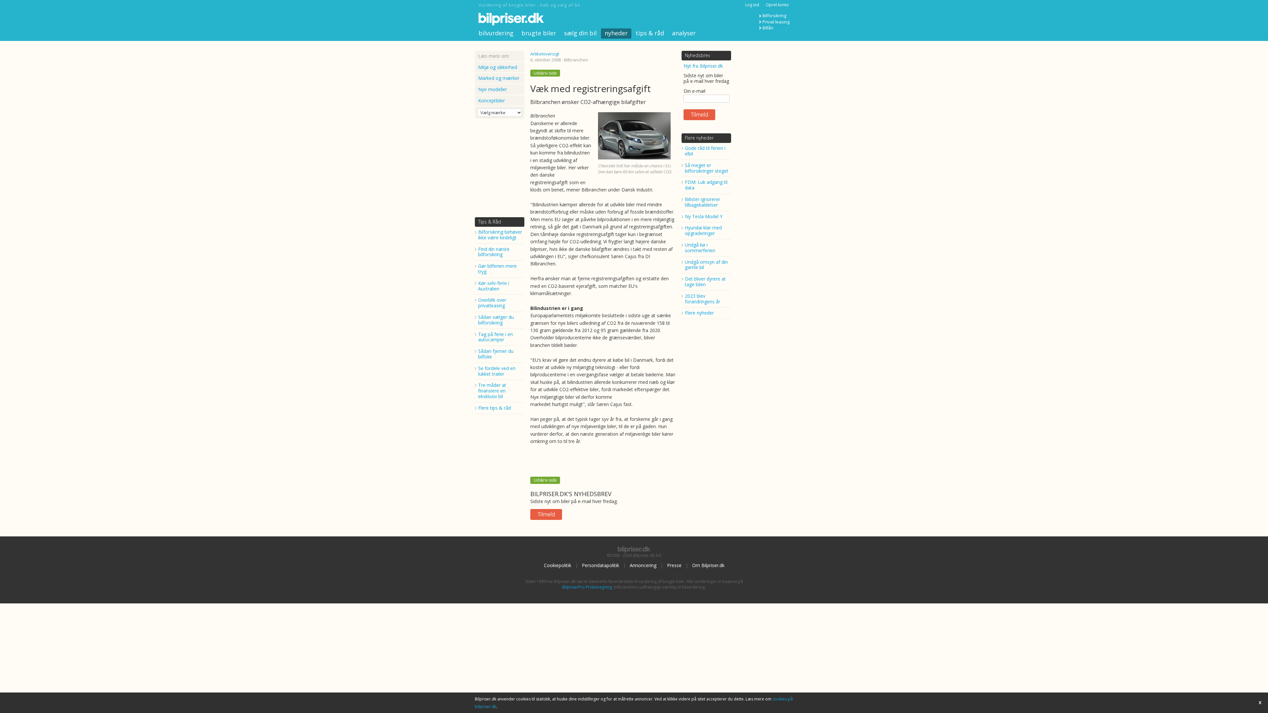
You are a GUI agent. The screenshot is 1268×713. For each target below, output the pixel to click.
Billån (767, 28)
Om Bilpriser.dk (708, 565)
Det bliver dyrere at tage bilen (705, 282)
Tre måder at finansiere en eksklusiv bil (492, 390)
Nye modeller (492, 89)
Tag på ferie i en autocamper (495, 337)
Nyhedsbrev (697, 55)
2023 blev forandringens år (702, 299)
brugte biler (538, 33)
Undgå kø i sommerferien (700, 248)
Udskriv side (545, 73)
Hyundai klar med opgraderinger (703, 230)
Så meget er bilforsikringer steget (706, 168)
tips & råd (650, 33)
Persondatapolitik (600, 565)
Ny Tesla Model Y (703, 216)
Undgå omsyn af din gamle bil (706, 265)
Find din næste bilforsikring (494, 252)
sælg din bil (580, 33)
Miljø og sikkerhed (497, 67)
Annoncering (643, 565)
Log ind (752, 5)
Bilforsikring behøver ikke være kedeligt (500, 235)
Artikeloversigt (544, 54)
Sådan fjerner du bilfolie (495, 354)
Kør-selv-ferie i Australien (493, 286)
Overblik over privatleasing (492, 303)
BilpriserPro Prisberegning (587, 587)
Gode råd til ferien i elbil (705, 151)
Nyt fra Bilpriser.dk (703, 66)
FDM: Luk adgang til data (706, 185)
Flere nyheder (699, 138)
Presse (674, 565)
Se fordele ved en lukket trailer (496, 371)
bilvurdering (495, 33)
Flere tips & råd (494, 408)
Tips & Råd (489, 222)
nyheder (616, 33)
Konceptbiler (491, 100)
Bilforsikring (774, 15)
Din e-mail (694, 91)
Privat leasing (776, 22)
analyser (684, 33)
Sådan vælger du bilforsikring (496, 320)
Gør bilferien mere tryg (497, 269)
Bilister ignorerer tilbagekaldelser (702, 202)
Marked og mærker (498, 78)
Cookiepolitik (557, 565)
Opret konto (777, 5)
